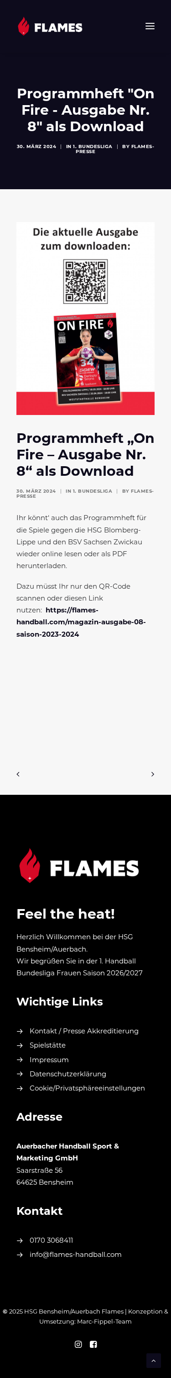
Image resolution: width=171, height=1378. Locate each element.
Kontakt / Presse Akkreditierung (84, 1031)
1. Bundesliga (93, 146)
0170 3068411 (51, 1241)
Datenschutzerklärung (68, 1074)
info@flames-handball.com (76, 1255)
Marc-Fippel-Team (104, 1322)
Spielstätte (48, 1046)
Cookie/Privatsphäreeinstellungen (87, 1088)
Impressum (49, 1060)
